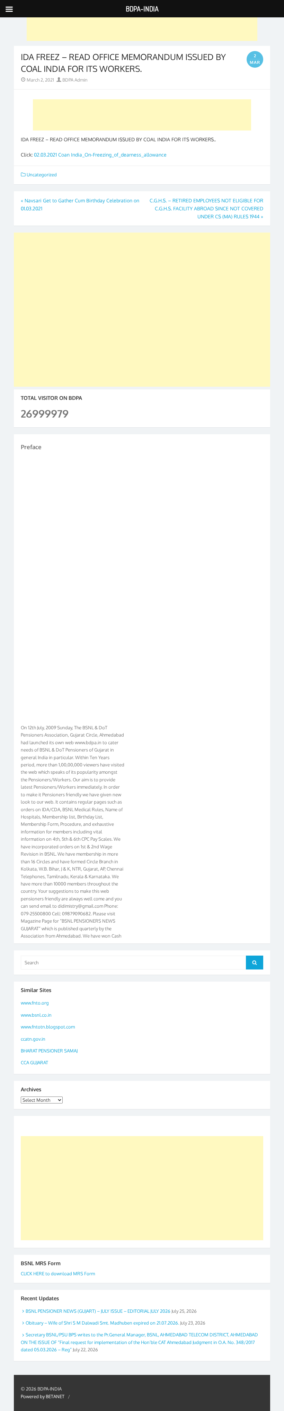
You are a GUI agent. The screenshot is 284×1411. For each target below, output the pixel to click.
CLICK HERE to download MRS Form (58, 1273)
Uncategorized (42, 174)
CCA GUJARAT (34, 1062)
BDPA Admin (74, 80)
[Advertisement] (142, 25)
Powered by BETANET (42, 1396)
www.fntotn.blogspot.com (48, 1027)
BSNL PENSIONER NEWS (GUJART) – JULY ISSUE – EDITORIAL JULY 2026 (98, 1311)
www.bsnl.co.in (36, 1015)
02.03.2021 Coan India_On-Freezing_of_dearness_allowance (100, 155)
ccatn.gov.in (33, 1039)
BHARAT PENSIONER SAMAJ (49, 1050)
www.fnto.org (35, 1003)
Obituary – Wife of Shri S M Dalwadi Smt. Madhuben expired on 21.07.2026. (102, 1323)
